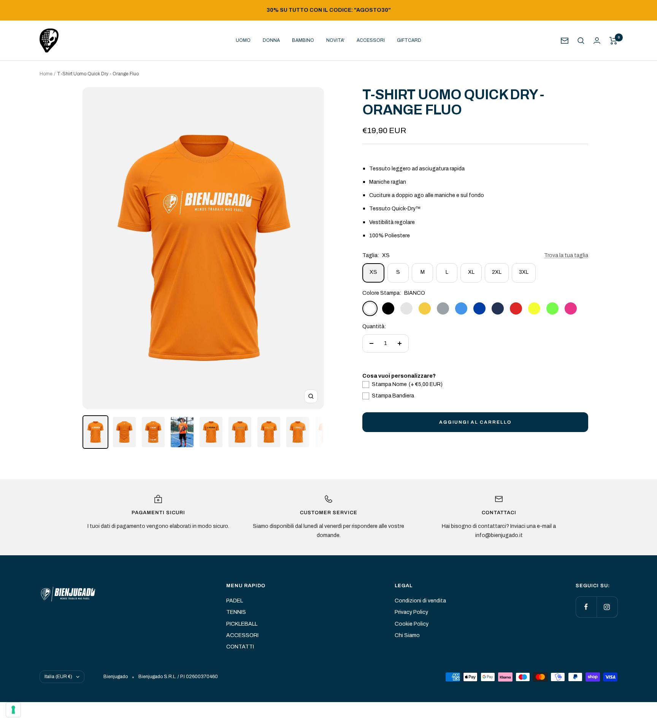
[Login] (597, 40)
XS (373, 272)
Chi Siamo (407, 635)
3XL (523, 272)
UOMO (243, 40)
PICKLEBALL (241, 624)
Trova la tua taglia (566, 255)
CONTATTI (240, 647)
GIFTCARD (409, 40)
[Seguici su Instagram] (607, 606)
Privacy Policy (411, 612)
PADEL (234, 601)
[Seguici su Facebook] (586, 606)
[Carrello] (613, 40)
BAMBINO (303, 40)
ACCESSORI (371, 40)
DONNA (271, 40)
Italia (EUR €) (58, 676)
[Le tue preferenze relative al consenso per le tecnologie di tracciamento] (13, 709)
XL (471, 272)
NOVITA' (335, 40)
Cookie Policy (411, 624)
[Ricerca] (581, 40)
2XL (496, 272)
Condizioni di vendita (420, 601)
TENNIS (236, 612)
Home (46, 73)
